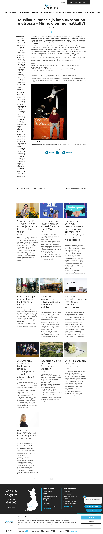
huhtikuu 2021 (21, 134)
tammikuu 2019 (21, 176)
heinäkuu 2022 (21, 111)
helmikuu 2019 (21, 175)
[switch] (42, 531)
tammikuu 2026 (21, 49)
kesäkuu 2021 (20, 131)
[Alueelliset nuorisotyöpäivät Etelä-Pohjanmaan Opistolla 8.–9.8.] (28, 443)
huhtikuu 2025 (21, 62)
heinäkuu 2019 (21, 168)
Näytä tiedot (74, 531)
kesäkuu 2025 (20, 59)
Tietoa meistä (43, 12)
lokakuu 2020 (20, 145)
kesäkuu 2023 (20, 94)
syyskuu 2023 (20, 89)
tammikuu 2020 (21, 158)
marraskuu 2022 (21, 106)
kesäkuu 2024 (20, 76)
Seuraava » (68, 479)
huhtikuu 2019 (21, 173)
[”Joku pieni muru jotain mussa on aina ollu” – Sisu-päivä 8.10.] (51, 238)
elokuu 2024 (20, 74)
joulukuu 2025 (21, 50)
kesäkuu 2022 (20, 113)
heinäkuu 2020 (21, 148)
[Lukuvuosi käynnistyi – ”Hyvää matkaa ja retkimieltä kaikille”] (51, 308)
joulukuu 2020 (21, 141)
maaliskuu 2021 (21, 136)
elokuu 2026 (20, 39)
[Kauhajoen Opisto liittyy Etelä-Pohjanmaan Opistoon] (51, 375)
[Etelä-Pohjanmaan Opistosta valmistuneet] (75, 375)
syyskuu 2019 (20, 165)
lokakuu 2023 (20, 87)
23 (63, 479)
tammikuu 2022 (21, 121)
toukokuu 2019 (21, 171)
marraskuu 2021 (21, 124)
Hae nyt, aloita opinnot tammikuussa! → (76, 188)
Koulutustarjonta (24, 12)
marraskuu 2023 (21, 86)
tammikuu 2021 (21, 140)
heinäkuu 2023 (21, 92)
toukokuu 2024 (21, 77)
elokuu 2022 (20, 109)
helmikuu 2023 (21, 101)
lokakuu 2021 (20, 126)
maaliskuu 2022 (21, 118)
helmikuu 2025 (21, 66)
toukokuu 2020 (21, 151)
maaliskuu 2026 (21, 45)
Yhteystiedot (96, 12)
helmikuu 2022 (21, 119)
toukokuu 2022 (21, 114)
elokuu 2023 (20, 91)
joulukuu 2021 (21, 123)
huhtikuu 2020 (21, 153)
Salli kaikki (91, 517)
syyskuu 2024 (20, 72)
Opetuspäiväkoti (77, 12)
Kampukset (87, 12)
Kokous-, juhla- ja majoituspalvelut (60, 12)
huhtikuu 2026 (21, 44)
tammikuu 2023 (21, 103)
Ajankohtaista (13, 12)
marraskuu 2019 (21, 161)
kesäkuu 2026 (20, 40)
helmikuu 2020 (21, 156)
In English (63, 2)
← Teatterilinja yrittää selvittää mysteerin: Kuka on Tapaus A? (32, 188)
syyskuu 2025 (20, 55)
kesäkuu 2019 (20, 170)
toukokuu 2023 (21, 96)
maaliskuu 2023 (21, 99)
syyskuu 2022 (20, 108)
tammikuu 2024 (21, 82)
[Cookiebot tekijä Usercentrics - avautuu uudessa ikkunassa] (9, 531)
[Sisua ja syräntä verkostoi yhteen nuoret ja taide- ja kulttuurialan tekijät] (28, 238)
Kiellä (91, 525)
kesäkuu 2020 (20, 150)
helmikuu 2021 (21, 138)
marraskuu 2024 (21, 69)
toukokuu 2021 (21, 133)
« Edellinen (33, 479)
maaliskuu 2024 (21, 79)
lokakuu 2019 (20, 163)
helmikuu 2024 (21, 81)
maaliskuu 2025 (21, 64)
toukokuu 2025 (21, 61)
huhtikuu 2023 (21, 97)
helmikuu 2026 (21, 47)
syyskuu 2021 (20, 128)
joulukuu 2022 (21, 104)
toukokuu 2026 (21, 42)
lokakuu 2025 (20, 54)
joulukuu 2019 (21, 160)
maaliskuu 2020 (21, 155)
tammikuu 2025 (21, 67)
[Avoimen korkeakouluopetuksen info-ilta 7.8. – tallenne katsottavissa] (75, 308)
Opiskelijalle (34, 12)
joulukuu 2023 (21, 84)
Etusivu (5, 12)
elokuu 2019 (20, 166)
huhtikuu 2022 (21, 116)
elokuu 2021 (20, 129)
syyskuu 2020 (20, 146)
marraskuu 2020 (21, 143)
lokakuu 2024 (20, 71)
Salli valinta (91, 521)
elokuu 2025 (20, 57)
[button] (7, 502)
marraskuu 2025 (21, 52)
